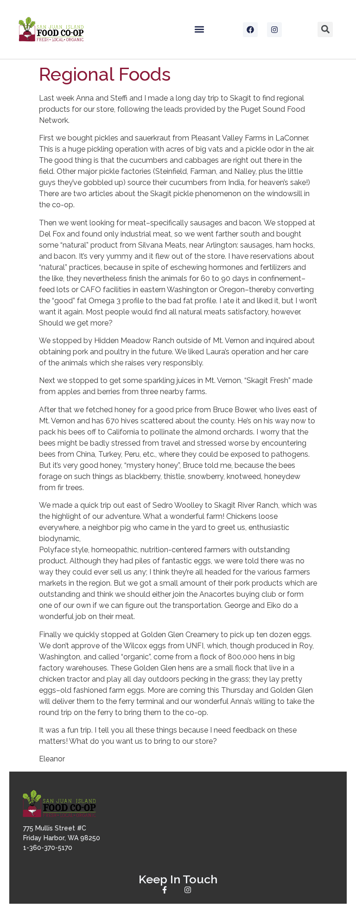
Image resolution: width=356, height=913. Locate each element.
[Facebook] (250, 29)
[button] (199, 29)
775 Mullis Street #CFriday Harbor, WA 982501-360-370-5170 (61, 837)
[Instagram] (274, 29)
